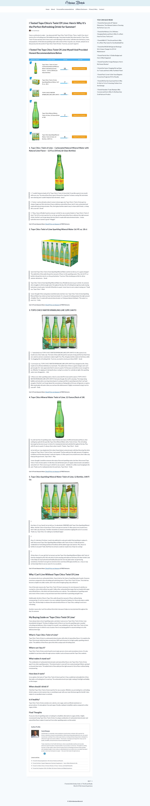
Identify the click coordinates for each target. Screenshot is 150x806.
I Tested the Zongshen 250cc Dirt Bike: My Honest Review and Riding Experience (52, 768)
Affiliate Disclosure (81, 9)
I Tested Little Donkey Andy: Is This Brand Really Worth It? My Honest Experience (78, 784)
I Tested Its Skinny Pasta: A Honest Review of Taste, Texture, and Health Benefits (52, 765)
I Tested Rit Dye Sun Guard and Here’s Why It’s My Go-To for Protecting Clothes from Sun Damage (109, 83)
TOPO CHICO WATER (40, 310)
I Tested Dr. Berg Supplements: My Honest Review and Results (47, 760)
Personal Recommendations (65, 9)
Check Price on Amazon (79, 68)
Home (47, 9)
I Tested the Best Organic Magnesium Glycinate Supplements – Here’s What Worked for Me (54, 763)
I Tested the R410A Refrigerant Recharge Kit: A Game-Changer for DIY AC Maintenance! (109, 49)
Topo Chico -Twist (38, 148)
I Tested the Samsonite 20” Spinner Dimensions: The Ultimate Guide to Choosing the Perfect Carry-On (110, 25)
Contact (101, 9)
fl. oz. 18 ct (82, 229)
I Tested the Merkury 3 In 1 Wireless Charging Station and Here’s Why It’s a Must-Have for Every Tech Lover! (110, 34)
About (53, 9)
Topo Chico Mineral (39, 397)
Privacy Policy (93, 9)
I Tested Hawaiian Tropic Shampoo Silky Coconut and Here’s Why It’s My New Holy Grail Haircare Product (109, 92)
